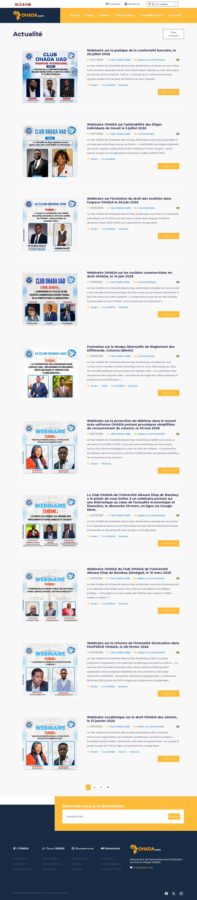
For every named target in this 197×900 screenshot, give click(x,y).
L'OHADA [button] (103, 15)
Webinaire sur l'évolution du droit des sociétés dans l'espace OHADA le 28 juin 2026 (129, 200)
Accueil (75, 15)
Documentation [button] (151, 15)
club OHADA (108, 686)
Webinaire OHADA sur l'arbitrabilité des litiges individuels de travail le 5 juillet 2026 (124, 126)
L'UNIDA (89, 15)
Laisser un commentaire (151, 59)
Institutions (19, 863)
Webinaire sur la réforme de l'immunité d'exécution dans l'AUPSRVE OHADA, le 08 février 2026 (133, 645)
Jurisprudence (80, 858)
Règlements (49, 869)
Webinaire (123, 85)
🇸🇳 (177, 59)
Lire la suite (168, 91)
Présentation (20, 858)
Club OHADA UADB (120, 59)
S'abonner (174, 816)
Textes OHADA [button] (125, 15)
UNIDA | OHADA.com (24, 892)
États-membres (22, 869)
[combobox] (162, 4)
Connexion (114, 4)
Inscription (134, 4)
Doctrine (76, 863)
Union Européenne (111, 863)
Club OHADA (108, 85)
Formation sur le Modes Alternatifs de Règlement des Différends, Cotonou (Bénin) (131, 348)
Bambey (94, 85)
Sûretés (122, 751)
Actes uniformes (51, 863)
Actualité (175, 15)
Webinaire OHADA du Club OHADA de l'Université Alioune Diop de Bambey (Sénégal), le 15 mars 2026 (129, 571)
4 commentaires (146, 282)
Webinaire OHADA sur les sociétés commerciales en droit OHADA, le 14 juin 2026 (129, 274)
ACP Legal (106, 869)
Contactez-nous (143, 867)
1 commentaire (146, 133)
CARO (118, 869)
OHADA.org (107, 858)
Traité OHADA (50, 858)
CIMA (104, 385)
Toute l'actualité (173, 34)
